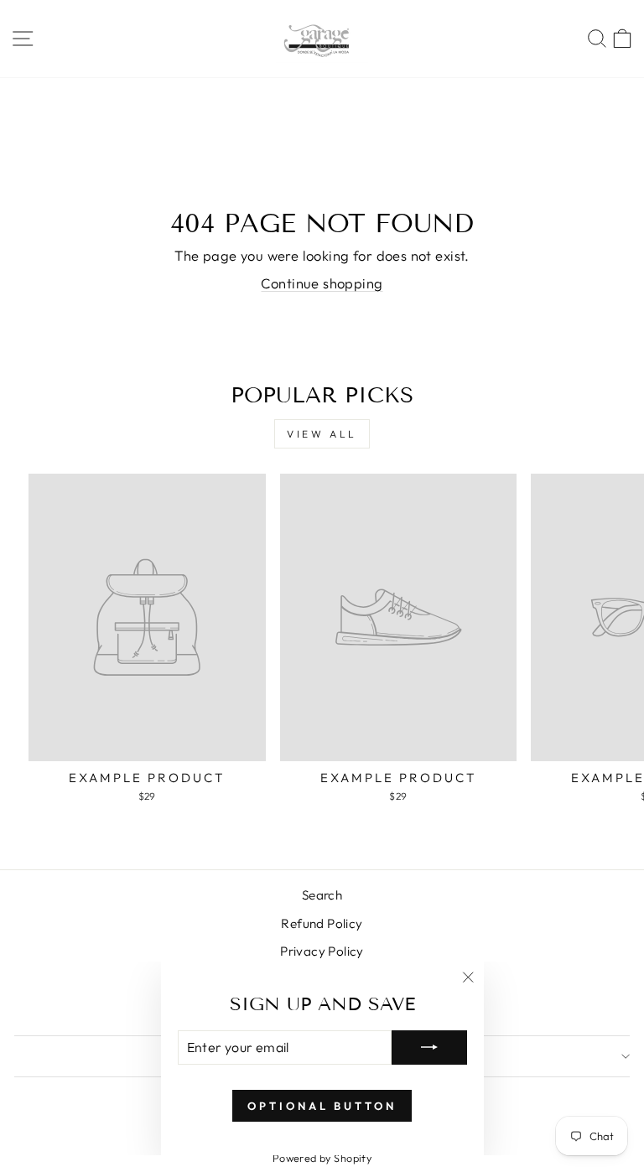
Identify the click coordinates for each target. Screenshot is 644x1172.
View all (322, 434)
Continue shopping (321, 283)
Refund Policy (321, 923)
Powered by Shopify (322, 1157)
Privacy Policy (322, 951)
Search (322, 895)
